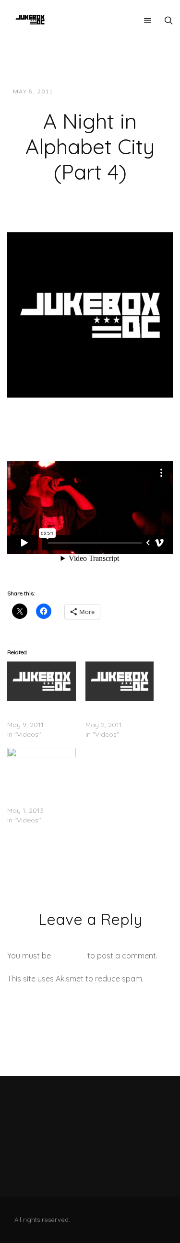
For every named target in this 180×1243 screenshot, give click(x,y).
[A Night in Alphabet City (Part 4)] (90, 314)
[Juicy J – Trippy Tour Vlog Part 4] (41, 767)
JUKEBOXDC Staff (94, 92)
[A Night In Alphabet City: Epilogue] (41, 680)
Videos (147, 92)
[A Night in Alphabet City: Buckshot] (119, 680)
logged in (69, 955)
